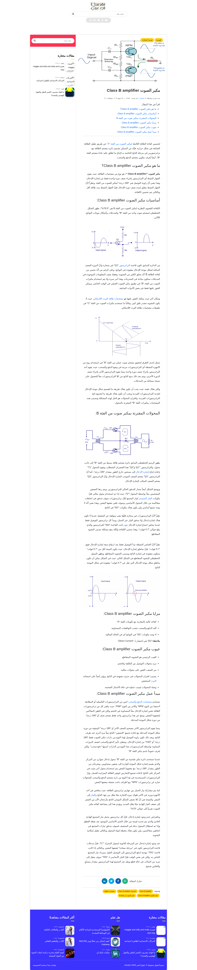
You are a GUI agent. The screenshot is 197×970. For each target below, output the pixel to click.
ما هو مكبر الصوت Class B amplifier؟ (138, 109)
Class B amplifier (145, 891)
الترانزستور (124, 265)
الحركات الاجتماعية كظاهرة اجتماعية (50, 81)
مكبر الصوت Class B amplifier (148, 895)
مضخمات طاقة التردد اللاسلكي (108, 298)
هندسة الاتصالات (147, 40)
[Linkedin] (94, 20)
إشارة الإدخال (142, 472)
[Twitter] (98, 20)
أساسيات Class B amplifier (127, 891)
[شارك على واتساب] (125, 881)
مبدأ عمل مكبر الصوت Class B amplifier (136, 132)
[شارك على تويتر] (111, 881)
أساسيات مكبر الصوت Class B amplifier (137, 113)
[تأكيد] (73, 14)
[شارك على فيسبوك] (118, 881)
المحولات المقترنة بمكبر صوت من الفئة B (136, 118)
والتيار (94, 795)
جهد (126, 525)
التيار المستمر (145, 498)
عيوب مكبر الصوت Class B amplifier (138, 127)
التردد (153, 681)
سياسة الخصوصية (39, 965)
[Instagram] (91, 20)
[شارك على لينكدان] (104, 881)
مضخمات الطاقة (109, 891)
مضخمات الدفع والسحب (140, 701)
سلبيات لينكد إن (103, 952)
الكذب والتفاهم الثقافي (54, 941)
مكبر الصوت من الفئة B (126, 895)
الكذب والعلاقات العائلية (54, 930)
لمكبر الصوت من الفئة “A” (120, 144)
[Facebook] (102, 20)
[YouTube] (106, 20)
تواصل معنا (51, 965)
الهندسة (158, 40)
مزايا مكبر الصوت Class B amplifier (139, 122)
